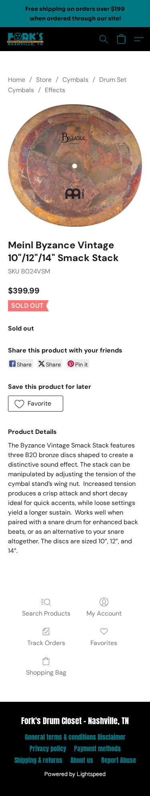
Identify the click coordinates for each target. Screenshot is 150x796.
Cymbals (75, 79)
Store (44, 79)
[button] (26, 39)
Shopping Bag (46, 672)
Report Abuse (118, 760)
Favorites (103, 643)
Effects (55, 90)
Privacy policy (48, 748)
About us (81, 760)
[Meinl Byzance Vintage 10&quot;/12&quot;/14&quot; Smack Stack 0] (75, 165)
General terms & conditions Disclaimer (75, 737)
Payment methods (97, 748)
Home (16, 79)
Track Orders (46, 643)
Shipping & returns (38, 760)
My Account (104, 613)
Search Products (46, 613)
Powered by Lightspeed (75, 774)
